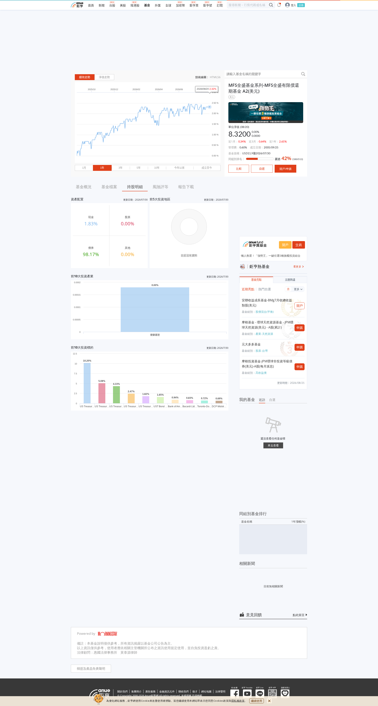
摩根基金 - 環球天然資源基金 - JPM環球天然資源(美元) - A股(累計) (267, 324)
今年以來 (179, 167)
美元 (232, 96)
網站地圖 (206, 691)
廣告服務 (150, 691)
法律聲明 (220, 691)
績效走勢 (84, 77)
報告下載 (186, 186)
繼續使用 (256, 701)
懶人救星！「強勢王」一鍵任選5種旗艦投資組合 (270, 255)
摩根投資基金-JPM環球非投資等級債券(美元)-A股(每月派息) (267, 363)
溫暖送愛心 (285, 693)
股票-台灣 (262, 351)
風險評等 (160, 186)
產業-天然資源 (264, 334)
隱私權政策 (238, 700)
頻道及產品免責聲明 (91, 668)
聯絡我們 (183, 691)
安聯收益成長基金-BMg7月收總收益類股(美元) (267, 302)
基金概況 (84, 186)
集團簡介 (136, 691)
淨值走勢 (104, 77)
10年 (156, 167)
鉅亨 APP (272, 693)
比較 (239, 168)
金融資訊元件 (167, 691)
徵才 (194, 691)
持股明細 (135, 186)
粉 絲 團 (234, 693)
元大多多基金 (251, 344)
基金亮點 (256, 279)
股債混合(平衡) (265, 312)
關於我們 (122, 691)
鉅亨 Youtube (247, 693)
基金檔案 (109, 186)
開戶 (285, 245)
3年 (120, 167)
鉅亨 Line (260, 693)
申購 (299, 328)
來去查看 (273, 445)
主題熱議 (290, 279)
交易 (299, 245)
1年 (102, 167)
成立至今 (207, 167)
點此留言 (299, 615)
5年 (139, 167)
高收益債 (261, 373)
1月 (84, 167)
